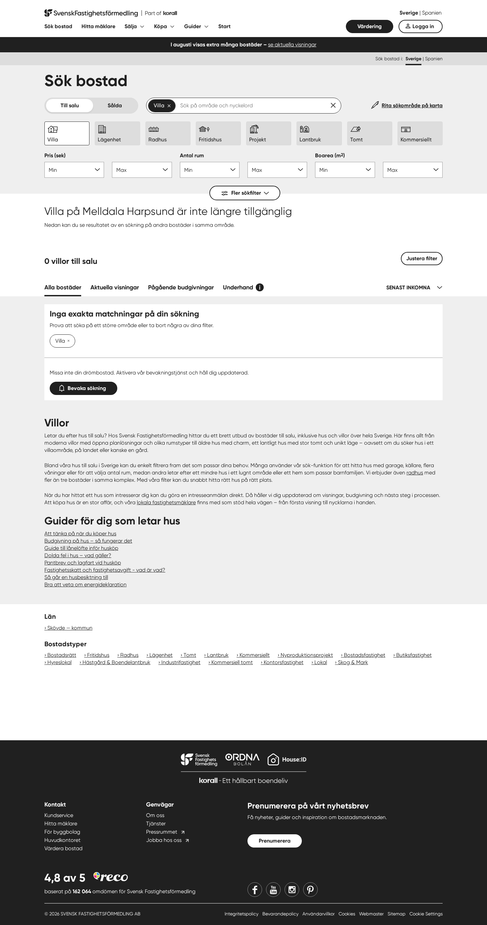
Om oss (155, 815)
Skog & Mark (353, 662)
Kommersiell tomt (232, 662)
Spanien (432, 13)
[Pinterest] (310, 889)
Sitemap (397, 913)
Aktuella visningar (114, 287)
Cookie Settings (426, 913)
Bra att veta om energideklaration (85, 584)
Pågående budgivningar (181, 287)
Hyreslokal (59, 662)
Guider (192, 26)
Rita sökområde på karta (412, 105)
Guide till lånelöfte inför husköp (81, 548)
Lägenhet (161, 655)
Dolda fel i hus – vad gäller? (77, 555)
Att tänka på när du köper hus (80, 533)
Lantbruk (218, 655)
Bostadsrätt (61, 655)
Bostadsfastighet (364, 655)
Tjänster (156, 823)
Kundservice (58, 815)
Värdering (369, 26)
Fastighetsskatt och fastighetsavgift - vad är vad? (104, 570)
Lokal (320, 662)
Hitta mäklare (98, 26)
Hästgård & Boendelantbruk (116, 662)
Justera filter (421, 258)
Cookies (347, 913)
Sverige (409, 13)
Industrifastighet (180, 662)
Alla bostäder (62, 287)
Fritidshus (98, 655)
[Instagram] (292, 889)
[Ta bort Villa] (67, 341)
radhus (414, 472)
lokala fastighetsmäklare (166, 502)
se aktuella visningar (292, 44)
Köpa (160, 26)
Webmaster (372, 913)
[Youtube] (273, 889)
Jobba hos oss (164, 840)
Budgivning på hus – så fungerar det (88, 541)
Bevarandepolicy (281, 913)
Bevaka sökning (87, 388)
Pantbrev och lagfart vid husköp (82, 563)
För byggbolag (62, 832)
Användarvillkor (319, 913)
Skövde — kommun (69, 628)
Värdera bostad (63, 848)
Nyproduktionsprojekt (307, 655)
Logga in (423, 26)
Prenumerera (275, 841)
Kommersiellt (255, 655)
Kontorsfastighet (283, 662)
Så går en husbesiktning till (76, 577)
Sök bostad (58, 26)
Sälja (131, 26)
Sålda (115, 105)
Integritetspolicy (242, 913)
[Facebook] (254, 889)
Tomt (190, 655)
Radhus (129, 655)
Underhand (238, 287)
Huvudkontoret (62, 840)
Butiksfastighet (414, 655)
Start (224, 26)
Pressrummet (161, 832)
